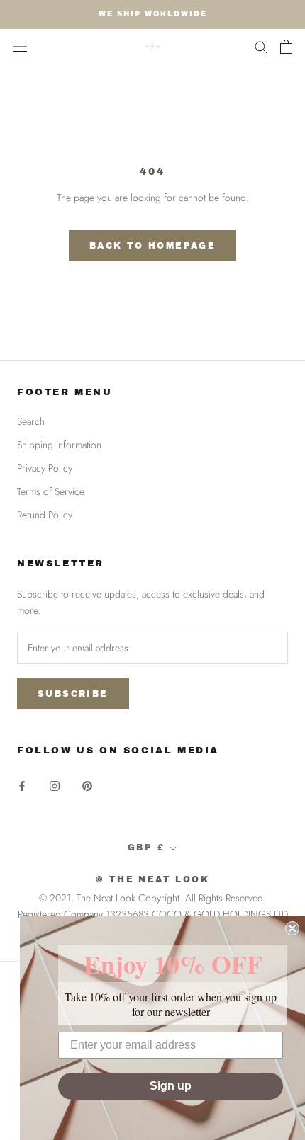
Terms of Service (50, 491)
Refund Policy (44, 515)
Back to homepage (152, 246)
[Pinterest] (87, 785)
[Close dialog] (292, 928)
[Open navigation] (20, 46)
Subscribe (73, 694)
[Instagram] (55, 785)
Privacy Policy (44, 468)
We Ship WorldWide (153, 14)
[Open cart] (286, 47)
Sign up (171, 1086)
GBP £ (146, 848)
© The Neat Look (152, 879)
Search (31, 421)
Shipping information (59, 445)
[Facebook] (22, 785)
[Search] (261, 46)
